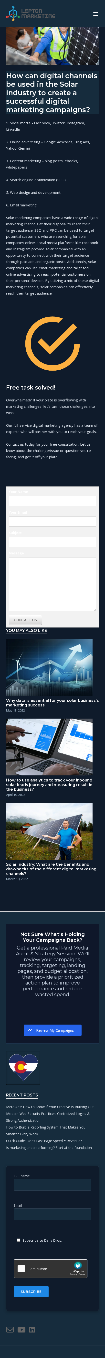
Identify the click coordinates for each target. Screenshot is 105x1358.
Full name (22, 1176)
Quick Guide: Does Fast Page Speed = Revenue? (44, 1140)
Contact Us (25, 620)
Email (18, 1205)
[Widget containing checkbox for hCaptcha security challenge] (50, 1268)
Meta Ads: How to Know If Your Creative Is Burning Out (50, 1106)
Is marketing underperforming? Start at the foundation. (49, 1147)
